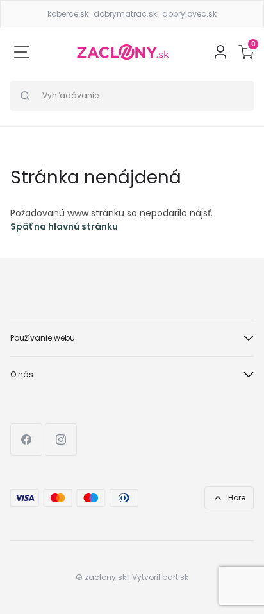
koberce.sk (67, 13)
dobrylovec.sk (189, 13)
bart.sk (175, 577)
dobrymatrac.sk (125, 13)
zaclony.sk (105, 577)
